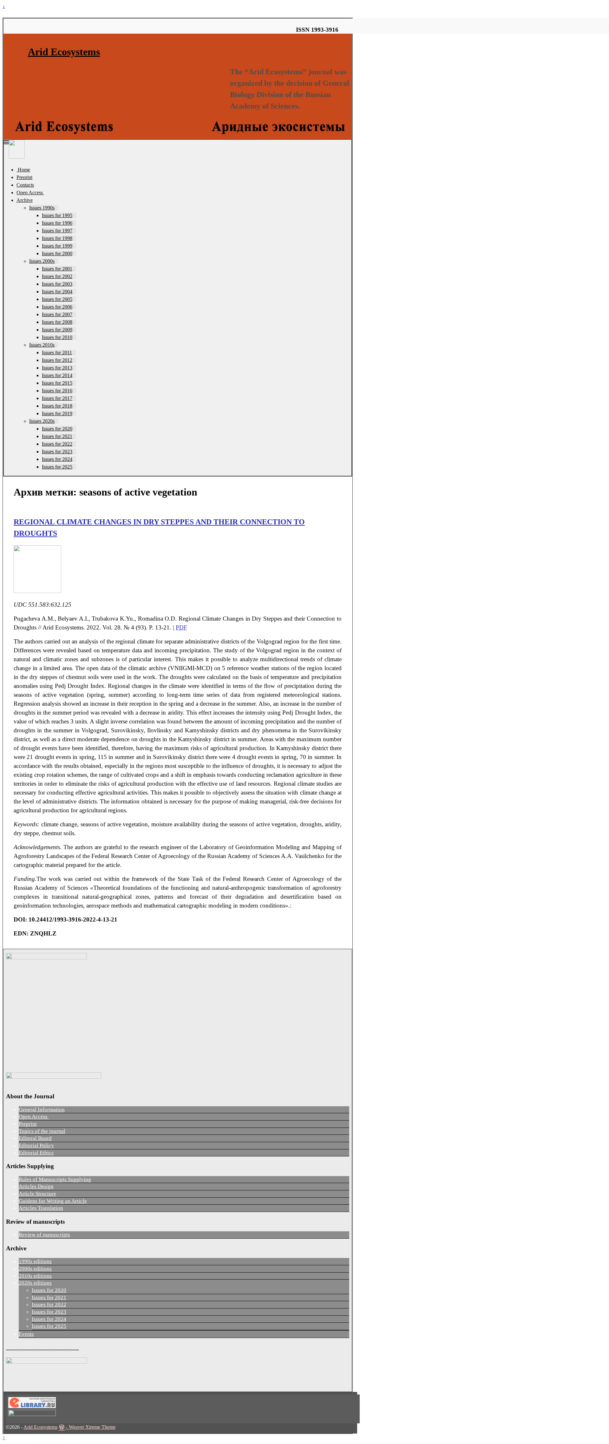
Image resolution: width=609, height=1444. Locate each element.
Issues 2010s (42, 345)
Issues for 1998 (57, 238)
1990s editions (35, 1261)
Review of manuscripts (44, 1235)
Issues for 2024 (57, 459)
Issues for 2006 (57, 306)
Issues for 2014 (57, 375)
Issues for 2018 (57, 406)
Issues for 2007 (57, 314)
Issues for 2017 (57, 398)
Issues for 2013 (57, 367)
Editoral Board (35, 1138)
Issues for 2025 (57, 466)
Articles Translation (41, 1208)
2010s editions (35, 1276)
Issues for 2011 (57, 352)
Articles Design (36, 1186)
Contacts (25, 185)
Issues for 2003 (57, 284)
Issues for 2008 (57, 322)
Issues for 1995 (57, 215)
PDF (181, 627)
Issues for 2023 (57, 451)
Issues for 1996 (57, 223)
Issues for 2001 (57, 268)
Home (23, 169)
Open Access (30, 192)
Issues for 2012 (57, 360)
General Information (42, 1110)
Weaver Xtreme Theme (92, 1427)
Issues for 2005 (57, 299)
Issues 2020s (42, 421)
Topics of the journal (42, 1131)
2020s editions (35, 1283)
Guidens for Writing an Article (53, 1201)
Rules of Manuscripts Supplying (55, 1179)
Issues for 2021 (57, 436)
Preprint (24, 177)
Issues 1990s (42, 207)
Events (26, 1334)
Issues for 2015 (57, 383)
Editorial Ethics (36, 1153)
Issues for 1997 (57, 230)
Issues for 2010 (57, 337)
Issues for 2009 (57, 329)
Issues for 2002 (57, 276)
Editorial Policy (36, 1145)
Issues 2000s (42, 261)
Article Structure (37, 1194)
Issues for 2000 (57, 253)
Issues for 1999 (57, 246)
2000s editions (35, 1269)
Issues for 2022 (57, 444)
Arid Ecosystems (64, 51)
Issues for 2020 (57, 428)
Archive (24, 200)
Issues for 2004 (57, 291)
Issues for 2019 (57, 413)
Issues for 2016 (57, 390)
